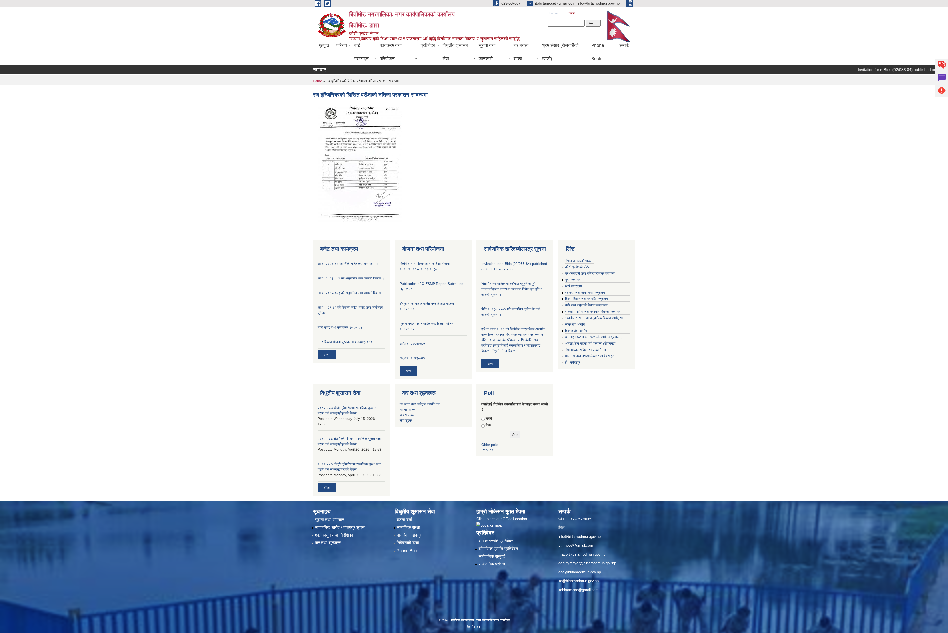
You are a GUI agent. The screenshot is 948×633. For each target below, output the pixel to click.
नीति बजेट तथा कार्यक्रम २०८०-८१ (340, 327)
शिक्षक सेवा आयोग (576, 331)
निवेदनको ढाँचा (408, 542)
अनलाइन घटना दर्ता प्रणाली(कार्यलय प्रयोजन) (594, 337)
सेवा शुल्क (406, 420)
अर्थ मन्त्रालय (573, 286)
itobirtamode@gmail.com (578, 590)
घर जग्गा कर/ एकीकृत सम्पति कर (420, 404)
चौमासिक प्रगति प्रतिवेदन (498, 548)
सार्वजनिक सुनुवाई (492, 556)
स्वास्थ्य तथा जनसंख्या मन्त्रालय (585, 293)
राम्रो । (490, 418)
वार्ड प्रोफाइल (361, 52)
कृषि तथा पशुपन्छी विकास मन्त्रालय (586, 305)
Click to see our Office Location (501, 519)
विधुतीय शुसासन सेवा (455, 52)
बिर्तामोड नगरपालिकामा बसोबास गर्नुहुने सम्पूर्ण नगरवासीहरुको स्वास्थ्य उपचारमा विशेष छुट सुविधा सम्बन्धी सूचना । (511, 289)
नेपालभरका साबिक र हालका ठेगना (585, 350)
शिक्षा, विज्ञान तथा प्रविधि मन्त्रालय (586, 299)
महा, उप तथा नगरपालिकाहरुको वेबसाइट (589, 356)
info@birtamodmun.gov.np (579, 536)
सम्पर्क (624, 45)
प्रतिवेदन (428, 45)
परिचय (341, 45)
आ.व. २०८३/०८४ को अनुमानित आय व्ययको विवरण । (351, 278)
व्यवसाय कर (407, 415)
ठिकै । (490, 425)
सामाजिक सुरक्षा (408, 527)
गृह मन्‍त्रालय (573, 280)
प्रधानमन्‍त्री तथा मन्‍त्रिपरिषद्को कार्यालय (590, 273)
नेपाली (572, 13)
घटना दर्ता (404, 519)
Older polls (489, 445)
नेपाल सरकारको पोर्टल (578, 261)
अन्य (326, 355)
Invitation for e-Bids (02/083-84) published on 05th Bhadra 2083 (889, 70)
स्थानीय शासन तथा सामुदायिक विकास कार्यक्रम (594, 318)
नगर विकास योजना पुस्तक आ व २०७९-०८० (345, 342)
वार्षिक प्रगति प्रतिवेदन (496, 541)
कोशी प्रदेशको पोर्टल (577, 267)
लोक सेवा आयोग (575, 324)
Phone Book (597, 52)
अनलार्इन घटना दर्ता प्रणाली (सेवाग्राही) (591, 343)
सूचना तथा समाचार (329, 519)
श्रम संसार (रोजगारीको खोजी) (560, 52)
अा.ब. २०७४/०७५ (412, 344)
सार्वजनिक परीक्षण (492, 564)
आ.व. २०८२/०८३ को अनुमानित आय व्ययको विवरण (349, 293)
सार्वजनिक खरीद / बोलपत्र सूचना (340, 527)
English (554, 13)
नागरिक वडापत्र (409, 535)
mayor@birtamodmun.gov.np (581, 554)
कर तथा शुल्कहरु (328, 542)
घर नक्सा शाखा (521, 52)
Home (317, 81)
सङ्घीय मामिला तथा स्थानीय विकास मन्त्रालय (593, 312)
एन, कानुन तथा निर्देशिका (334, 535)
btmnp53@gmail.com (575, 545)
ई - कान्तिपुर (572, 362)
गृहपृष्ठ (324, 45)
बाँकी (327, 488)
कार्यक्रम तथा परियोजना (391, 52)
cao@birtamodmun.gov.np (579, 572)
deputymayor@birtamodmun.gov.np (587, 563)
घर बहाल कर (407, 409)
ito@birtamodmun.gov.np (578, 581)
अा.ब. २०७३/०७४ (412, 358)
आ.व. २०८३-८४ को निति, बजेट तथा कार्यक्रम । (348, 264)
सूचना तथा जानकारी (487, 52)
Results (487, 450)
